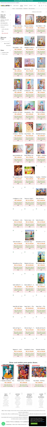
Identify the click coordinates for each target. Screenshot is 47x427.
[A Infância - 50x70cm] (18, 127)
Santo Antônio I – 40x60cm (41, 285)
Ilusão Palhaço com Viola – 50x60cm (29, 155)
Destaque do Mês (5, 52)
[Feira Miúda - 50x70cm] (39, 371)
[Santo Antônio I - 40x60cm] (41, 278)
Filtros (2, 11)
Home (13, 8)
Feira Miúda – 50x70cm (39, 380)
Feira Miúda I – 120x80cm (18, 47)
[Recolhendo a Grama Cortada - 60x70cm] (29, 343)
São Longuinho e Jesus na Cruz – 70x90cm (18, 177)
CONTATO (30, 5)
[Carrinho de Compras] (41, 5)
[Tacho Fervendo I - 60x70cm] (41, 213)
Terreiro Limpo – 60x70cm (29, 220)
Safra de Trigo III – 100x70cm (18, 328)
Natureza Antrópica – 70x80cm (29, 26)
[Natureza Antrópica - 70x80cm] (29, 19)
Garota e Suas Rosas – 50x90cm (18, 26)
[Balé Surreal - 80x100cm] (29, 62)
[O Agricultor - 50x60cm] (41, 84)
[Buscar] (45, 5)
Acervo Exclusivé (19, 8)
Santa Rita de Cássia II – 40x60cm (18, 306)
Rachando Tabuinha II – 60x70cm (41, 349)
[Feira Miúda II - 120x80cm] (41, 19)
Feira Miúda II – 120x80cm (41, 26)
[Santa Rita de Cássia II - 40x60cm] (18, 300)
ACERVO (21, 5)
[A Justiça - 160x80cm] (41, 170)
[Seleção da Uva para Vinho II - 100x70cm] (29, 256)
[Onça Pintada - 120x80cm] (29, 127)
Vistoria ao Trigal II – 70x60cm (29, 198)
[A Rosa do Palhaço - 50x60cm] (41, 105)
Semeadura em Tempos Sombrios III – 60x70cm (18, 263)
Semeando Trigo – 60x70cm (29, 241)
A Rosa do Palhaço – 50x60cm (41, 112)
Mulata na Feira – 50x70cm (23, 380)
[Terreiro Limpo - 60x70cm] (29, 213)
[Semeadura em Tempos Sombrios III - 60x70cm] (18, 256)
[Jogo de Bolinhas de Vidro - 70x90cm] (18, 149)
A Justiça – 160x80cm (41, 177)
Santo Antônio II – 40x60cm (29, 285)
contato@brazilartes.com (27, 421)
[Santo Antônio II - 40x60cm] (29, 278)
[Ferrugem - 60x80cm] (41, 149)
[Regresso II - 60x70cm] (18, 343)
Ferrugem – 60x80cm (41, 155)
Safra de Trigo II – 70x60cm (29, 328)
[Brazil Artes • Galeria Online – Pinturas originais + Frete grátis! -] (5, 5)
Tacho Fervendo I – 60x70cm (41, 220)
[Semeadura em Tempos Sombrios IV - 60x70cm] (41, 235)
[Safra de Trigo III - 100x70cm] (18, 321)
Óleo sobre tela (5, 33)
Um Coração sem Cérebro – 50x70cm (41, 47)
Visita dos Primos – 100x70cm (41, 198)
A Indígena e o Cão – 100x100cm (18, 198)
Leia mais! (42, 421)
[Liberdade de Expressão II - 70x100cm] (41, 127)
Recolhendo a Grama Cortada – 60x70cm (29, 349)
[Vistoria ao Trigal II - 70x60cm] (29, 192)
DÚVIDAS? (26, 5)
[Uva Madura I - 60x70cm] (18, 213)
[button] (3, 423)
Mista (3, 31)
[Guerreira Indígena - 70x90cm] (29, 170)
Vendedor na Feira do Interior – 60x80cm (29, 47)
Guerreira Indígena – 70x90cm (29, 177)
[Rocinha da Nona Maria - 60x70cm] (41, 321)
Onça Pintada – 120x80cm (29, 134)
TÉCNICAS (25, 8)
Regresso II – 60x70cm (18, 349)
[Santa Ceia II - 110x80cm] (29, 300)
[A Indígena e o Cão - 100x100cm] (18, 192)
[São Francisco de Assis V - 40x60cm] (41, 256)
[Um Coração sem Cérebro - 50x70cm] (41, 41)
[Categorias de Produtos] (39, 5)
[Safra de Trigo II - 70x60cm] (29, 321)
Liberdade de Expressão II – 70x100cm (41, 134)
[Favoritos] (21, 15)
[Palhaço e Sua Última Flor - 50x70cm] (18, 84)
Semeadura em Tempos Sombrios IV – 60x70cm (41, 241)
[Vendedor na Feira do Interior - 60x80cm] (29, 41)
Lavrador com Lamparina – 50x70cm (18, 112)
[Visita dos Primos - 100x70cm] (41, 192)
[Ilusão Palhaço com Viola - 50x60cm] (29, 149)
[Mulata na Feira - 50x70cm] (23, 371)
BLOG (35, 5)
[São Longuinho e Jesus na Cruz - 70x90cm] (18, 170)
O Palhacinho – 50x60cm (29, 90)
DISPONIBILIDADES (4, 23)
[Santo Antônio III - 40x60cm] (18, 278)
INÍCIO (11, 5)
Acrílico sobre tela (5, 29)
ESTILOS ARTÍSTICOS (4, 25)
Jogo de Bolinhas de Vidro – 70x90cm (18, 155)
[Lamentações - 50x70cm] (29, 105)
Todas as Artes (5, 54)
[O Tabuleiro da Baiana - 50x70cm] (8, 371)
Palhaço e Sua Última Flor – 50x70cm (18, 90)
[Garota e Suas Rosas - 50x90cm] (18, 19)
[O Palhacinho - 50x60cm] (29, 84)
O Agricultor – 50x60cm (41, 90)
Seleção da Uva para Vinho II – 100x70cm (29, 263)
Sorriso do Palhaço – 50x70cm (41, 69)
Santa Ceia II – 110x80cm (29, 306)
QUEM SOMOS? (16, 5)
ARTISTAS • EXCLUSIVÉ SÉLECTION (5, 20)
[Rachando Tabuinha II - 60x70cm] (41, 343)
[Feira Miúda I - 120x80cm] (18, 41)
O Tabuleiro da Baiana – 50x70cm (8, 380)
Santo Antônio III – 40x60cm (18, 285)
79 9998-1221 (16, 421)
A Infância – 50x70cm (18, 134)
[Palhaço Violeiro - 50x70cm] (18, 62)
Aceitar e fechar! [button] (34, 423)
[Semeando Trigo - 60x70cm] (29, 235)
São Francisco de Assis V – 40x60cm (41, 263)
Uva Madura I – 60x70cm (18, 220)
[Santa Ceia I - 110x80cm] (41, 300)
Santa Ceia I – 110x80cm (41, 306)
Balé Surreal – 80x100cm (29, 69)
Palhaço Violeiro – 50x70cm (18, 69)
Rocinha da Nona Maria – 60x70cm (41, 328)
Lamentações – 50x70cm (29, 112)
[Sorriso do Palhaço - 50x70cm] (41, 62)
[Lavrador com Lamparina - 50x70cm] (18, 105)
